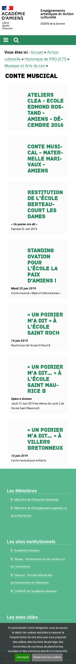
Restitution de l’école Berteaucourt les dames (45, 204)
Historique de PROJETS (45, 59)
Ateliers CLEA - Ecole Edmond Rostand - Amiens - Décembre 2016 (45, 110)
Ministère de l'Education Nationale (36, 499)
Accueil (37, 52)
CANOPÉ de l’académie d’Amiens (35, 591)
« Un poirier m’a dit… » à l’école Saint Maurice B (45, 379)
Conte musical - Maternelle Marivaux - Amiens (45, 158)
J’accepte (22, 657)
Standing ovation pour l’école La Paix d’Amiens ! (42, 265)
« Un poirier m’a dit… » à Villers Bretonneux (45, 439)
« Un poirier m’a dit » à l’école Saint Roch (45, 323)
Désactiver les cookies (47, 657)
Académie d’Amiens (27, 550)
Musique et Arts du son (25, 65)
